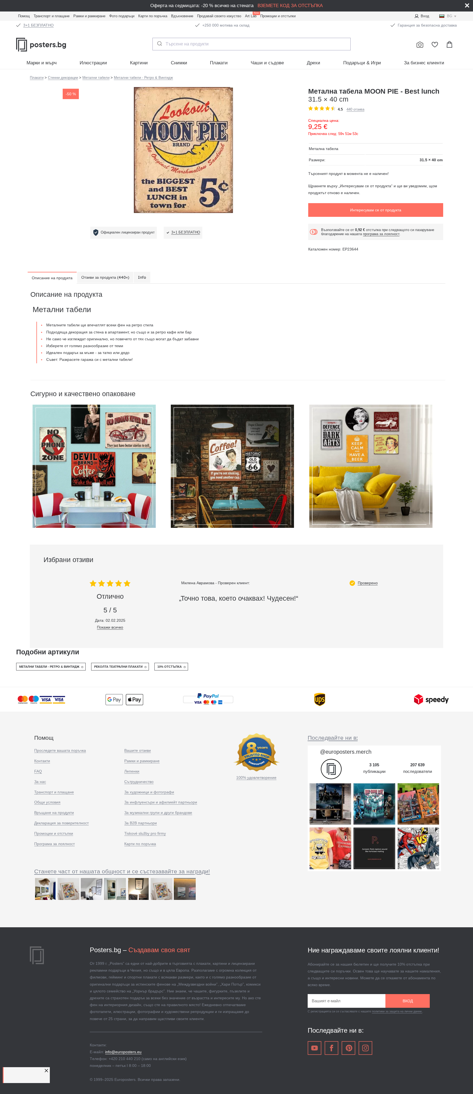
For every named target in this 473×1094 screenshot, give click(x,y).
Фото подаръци (121, 16)
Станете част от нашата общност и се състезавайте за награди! (122, 871)
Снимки (179, 62)
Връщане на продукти (54, 812)
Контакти (42, 761)
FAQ (38, 771)
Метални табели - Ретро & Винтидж (49, 666)
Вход (425, 16)
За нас (40, 781)
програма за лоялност (381, 234)
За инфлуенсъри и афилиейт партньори (160, 802)
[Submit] (159, 44)
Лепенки (131, 771)
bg (449, 16)
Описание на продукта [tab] (52, 277)
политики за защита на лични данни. (397, 1011)
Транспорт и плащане (52, 16)
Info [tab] (142, 277)
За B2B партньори (140, 823)
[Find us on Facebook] (331, 1048)
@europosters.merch (345, 752)
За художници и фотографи (149, 792)
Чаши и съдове (267, 62)
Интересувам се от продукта (375, 210)
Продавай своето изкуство (219, 16)
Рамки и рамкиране (89, 16)
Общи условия (47, 802)
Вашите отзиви (137, 750)
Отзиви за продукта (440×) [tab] (105, 277)
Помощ (24, 16)
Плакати (219, 62)
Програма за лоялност (54, 844)
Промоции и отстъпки (278, 16)
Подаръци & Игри (362, 62)
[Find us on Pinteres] (348, 1048)
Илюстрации (93, 62)
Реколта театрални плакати (118, 666)
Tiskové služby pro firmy (145, 833)
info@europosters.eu (123, 1052)
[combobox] (251, 44)
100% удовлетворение (256, 777)
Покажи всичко (110, 627)
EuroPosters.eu (53, 44)
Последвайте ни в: (333, 737)
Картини (139, 62)
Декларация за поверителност (61, 823)
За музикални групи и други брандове (158, 812)
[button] (47, 1071)
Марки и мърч (42, 62)
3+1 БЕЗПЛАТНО (38, 25)
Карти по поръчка (152, 16)
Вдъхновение (182, 16)
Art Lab (251, 15)
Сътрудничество (139, 781)
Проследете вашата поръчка (60, 750)
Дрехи (313, 62)
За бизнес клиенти (424, 62)
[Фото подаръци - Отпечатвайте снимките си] (420, 44)
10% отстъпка (169, 666)
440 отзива (355, 109)
